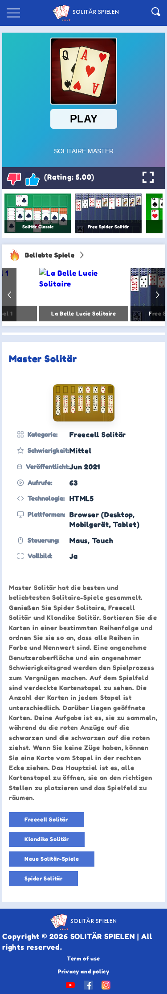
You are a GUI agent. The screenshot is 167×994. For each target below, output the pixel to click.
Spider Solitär (43, 878)
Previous (9, 294)
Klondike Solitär (46, 839)
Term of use (83, 958)
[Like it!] (32, 179)
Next (158, 294)
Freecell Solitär (46, 819)
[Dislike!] (14, 179)
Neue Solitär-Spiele (51, 858)
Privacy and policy (84, 971)
